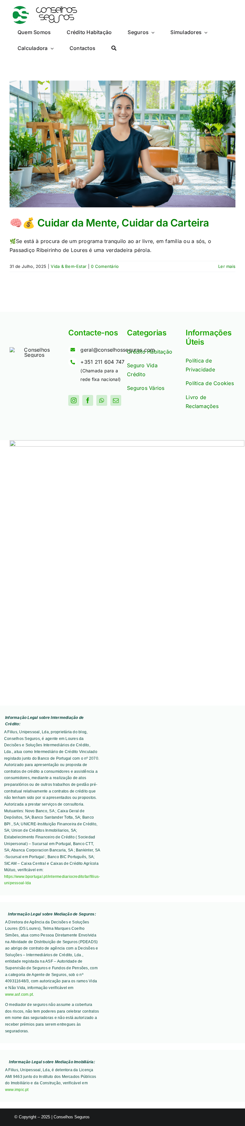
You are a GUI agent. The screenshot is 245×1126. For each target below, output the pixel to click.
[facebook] (87, 400)
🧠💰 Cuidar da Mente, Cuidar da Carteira (109, 223)
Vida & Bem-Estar (68, 266)
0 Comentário (105, 266)
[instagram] (73, 400)
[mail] (115, 400)
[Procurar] (113, 48)
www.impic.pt (17, 1089)
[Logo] (44, 7)
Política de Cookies (210, 383)
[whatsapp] (101, 400)
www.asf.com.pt (19, 994)
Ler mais (226, 266)
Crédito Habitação (149, 351)
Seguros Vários (145, 388)
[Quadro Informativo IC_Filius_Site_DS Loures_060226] (127, 443)
